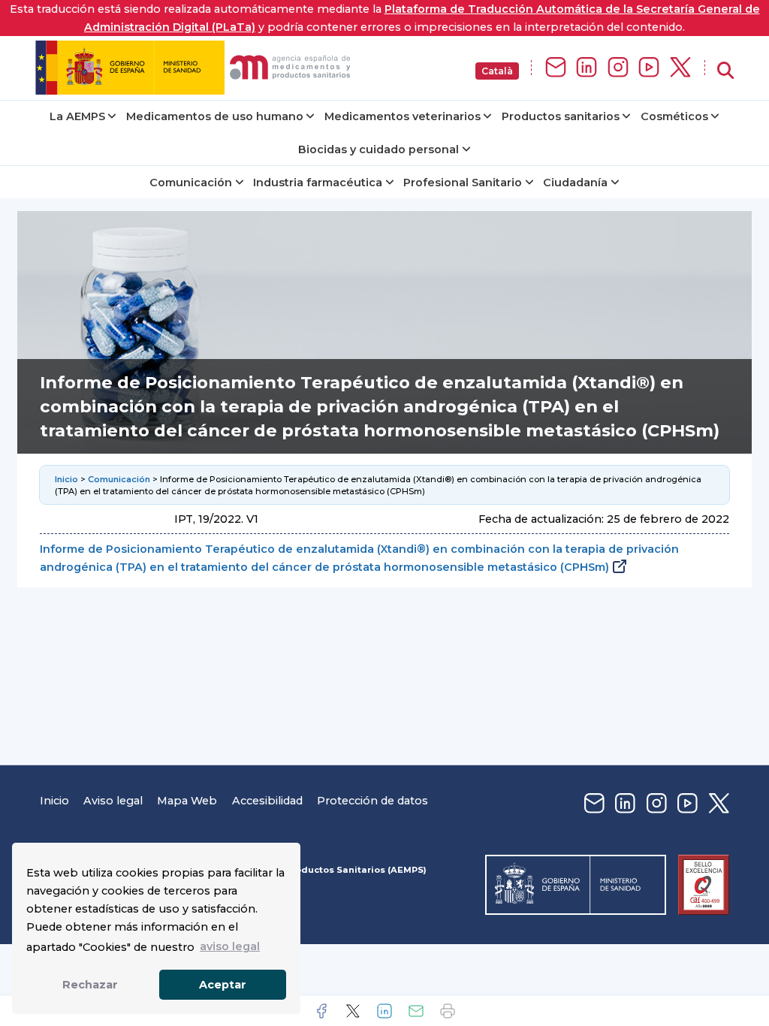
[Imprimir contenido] (448, 1011)
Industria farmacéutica (317, 182)
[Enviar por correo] (416, 1011)
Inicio (66, 479)
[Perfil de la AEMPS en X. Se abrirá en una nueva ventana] (680, 68)
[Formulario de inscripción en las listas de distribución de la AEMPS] (556, 68)
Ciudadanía (575, 182)
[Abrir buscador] (725, 71)
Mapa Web (187, 800)
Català (497, 71)
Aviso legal (113, 800)
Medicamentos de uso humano (214, 116)
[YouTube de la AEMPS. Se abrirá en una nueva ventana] (649, 68)
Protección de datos (372, 800)
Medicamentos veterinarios (402, 116)
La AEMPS (77, 116)
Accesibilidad (267, 800)
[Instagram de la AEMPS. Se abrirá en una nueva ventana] (618, 68)
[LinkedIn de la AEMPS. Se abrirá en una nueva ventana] (586, 68)
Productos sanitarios (561, 116)
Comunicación (190, 182)
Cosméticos (674, 116)
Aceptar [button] (222, 984)
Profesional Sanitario (462, 182)
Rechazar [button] (90, 984)
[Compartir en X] (353, 1011)
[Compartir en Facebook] (321, 1011)
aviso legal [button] (230, 946)
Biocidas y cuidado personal (378, 149)
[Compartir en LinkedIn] (384, 1011)
